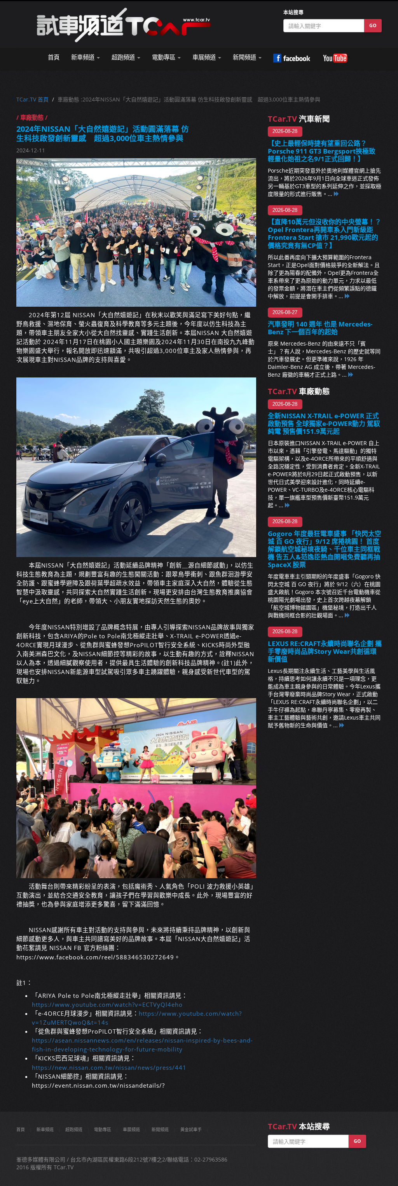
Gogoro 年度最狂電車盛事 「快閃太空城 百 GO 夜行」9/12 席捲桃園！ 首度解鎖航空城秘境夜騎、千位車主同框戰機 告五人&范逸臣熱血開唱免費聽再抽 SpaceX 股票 (324, 549)
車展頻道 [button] (204, 57)
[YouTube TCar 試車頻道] (336, 58)
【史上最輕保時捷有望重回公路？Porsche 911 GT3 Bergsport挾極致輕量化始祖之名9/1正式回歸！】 (321, 151)
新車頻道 (45, 1129)
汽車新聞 (299, 119)
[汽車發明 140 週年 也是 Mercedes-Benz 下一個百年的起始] (351, 374)
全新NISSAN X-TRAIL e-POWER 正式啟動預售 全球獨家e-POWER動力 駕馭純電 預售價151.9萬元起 (324, 423)
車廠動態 (299, 391)
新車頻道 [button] (83, 57)
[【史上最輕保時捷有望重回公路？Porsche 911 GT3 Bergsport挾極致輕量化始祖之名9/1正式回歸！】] (336, 193)
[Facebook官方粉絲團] (291, 58)
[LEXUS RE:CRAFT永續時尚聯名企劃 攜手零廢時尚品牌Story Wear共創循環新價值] (342, 725)
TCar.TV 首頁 (32, 99)
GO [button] (373, 25)
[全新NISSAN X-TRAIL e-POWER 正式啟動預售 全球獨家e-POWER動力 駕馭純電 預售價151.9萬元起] (287, 505)
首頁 (53, 57)
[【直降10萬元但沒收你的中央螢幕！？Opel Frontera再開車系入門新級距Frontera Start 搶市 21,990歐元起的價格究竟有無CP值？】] (347, 296)
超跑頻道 (73, 1129)
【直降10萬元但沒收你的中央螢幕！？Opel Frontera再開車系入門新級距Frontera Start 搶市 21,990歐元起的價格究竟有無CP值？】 (324, 233)
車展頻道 (131, 1129)
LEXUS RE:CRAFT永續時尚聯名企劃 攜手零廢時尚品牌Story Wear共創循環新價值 (325, 651)
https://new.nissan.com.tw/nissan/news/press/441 (109, 1068)
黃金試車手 (191, 1129)
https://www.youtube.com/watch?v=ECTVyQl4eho (107, 1005)
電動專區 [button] (164, 57)
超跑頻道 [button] (124, 57)
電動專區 (102, 1129)
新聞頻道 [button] (245, 57)
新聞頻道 (160, 1129)
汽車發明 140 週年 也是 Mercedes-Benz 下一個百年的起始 (320, 328)
